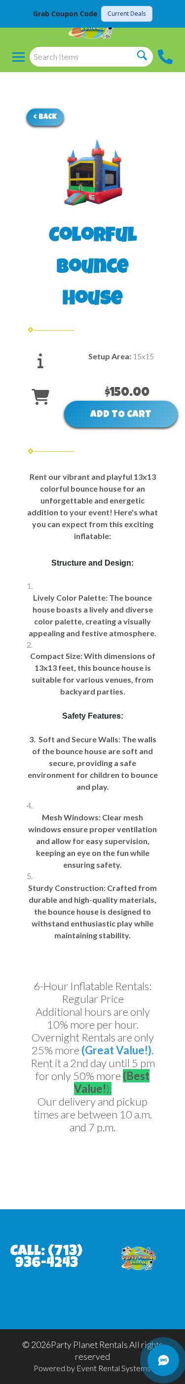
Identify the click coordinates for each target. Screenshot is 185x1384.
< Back (45, 117)
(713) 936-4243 (49, 1258)
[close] (171, 14)
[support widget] (163, 1360)
